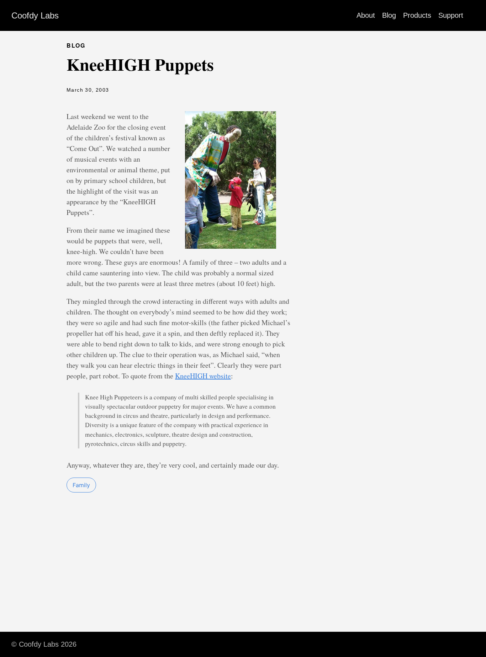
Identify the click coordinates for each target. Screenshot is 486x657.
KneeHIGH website (203, 376)
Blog (389, 15)
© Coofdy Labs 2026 (43, 644)
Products (417, 15)
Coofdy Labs (35, 15)
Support (450, 15)
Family (81, 485)
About (365, 15)
